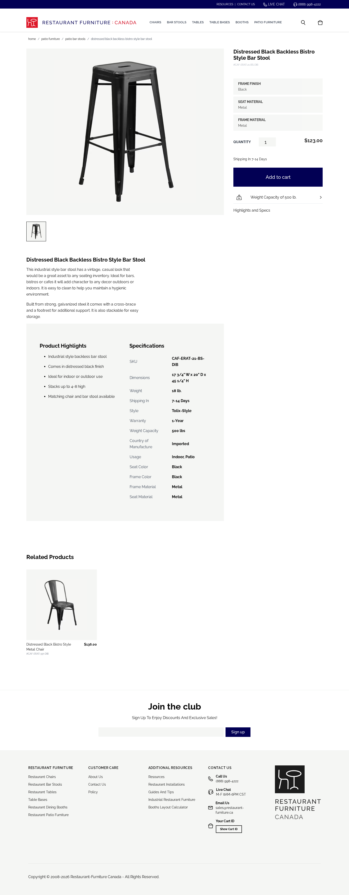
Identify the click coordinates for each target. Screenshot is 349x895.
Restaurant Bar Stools (45, 784)
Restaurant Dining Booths (47, 807)
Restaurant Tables (42, 792)
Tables (198, 22)
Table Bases (219, 22)
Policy (93, 792)
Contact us (246, 4)
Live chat (276, 4)
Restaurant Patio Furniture (48, 815)
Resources (225, 4)
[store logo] (81, 22)
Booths (242, 22)
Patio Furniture (268, 22)
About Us (95, 777)
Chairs (155, 22)
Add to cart (278, 177)
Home (32, 39)
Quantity (242, 142)
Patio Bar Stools (75, 39)
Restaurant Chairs (42, 777)
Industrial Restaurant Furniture (171, 800)
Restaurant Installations (166, 784)
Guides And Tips (161, 792)
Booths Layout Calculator (168, 807)
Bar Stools (176, 22)
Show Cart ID (229, 829)
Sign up (238, 732)
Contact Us (97, 784)
